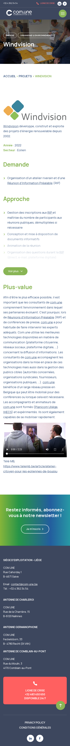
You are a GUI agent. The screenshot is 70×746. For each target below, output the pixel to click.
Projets (25, 76)
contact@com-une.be (24, 584)
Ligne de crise (47, 3)
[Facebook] (65, 4)
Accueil (9, 76)
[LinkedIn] (59, 4)
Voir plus (13, 271)
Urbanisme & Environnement (36, 35)
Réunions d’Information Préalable (30, 317)
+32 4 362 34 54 (10, 3)
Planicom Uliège (46, 407)
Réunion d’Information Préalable (30, 183)
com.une (56, 302)
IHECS (7, 412)
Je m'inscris (33, 529)
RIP (50, 212)
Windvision (11, 126)
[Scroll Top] (60, 705)
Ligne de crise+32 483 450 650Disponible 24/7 (35, 694)
